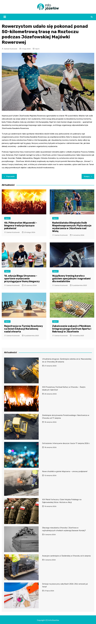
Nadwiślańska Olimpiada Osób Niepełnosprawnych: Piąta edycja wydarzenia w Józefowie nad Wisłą (71, 227)
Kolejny (87, 176)
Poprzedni (10, 176)
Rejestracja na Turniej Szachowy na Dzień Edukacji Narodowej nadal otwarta (23, 329)
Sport (37, 49)
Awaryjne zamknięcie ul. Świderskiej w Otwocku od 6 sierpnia (66, 556)
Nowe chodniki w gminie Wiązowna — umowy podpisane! (64, 471)
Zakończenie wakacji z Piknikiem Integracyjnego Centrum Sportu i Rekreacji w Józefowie (71, 329)
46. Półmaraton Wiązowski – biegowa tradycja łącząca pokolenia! (20, 225)
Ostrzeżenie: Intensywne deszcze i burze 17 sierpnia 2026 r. (66, 443)
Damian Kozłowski (10, 49)
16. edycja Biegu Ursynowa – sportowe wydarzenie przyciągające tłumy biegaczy (22, 278)
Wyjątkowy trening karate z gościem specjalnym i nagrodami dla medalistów (71, 278)
